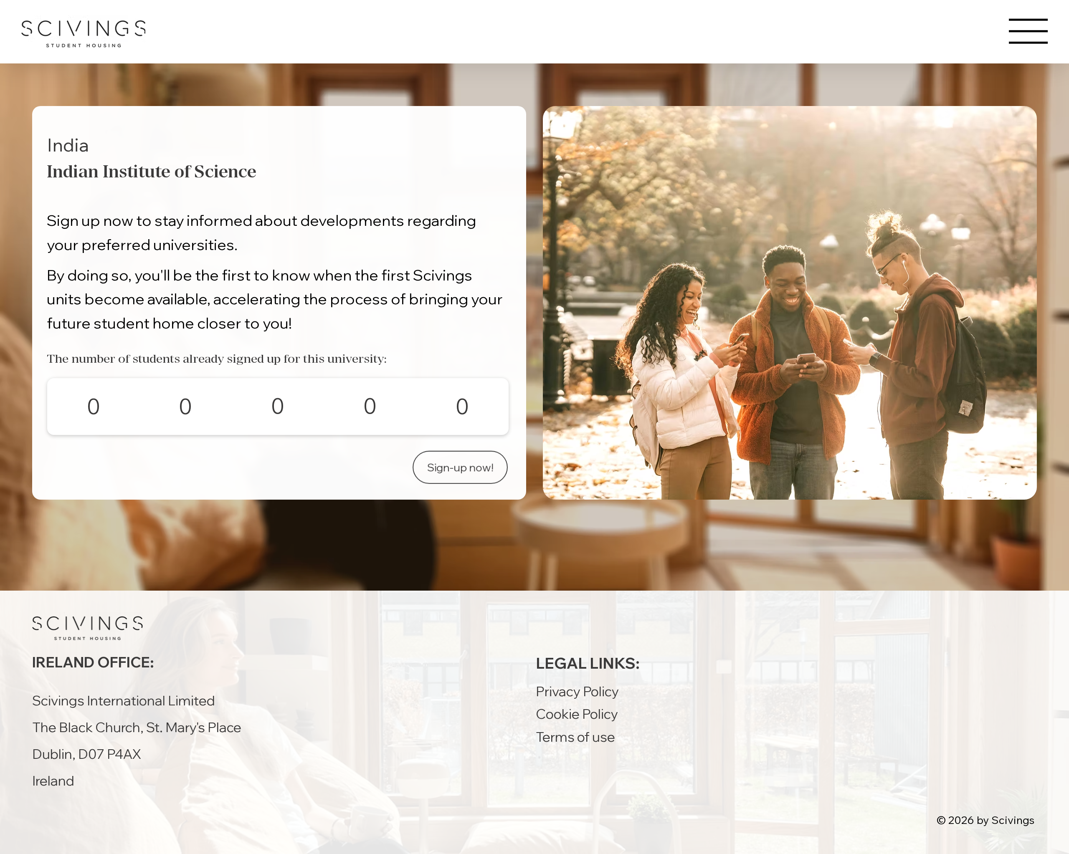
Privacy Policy (577, 691)
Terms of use (575, 736)
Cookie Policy (577, 713)
